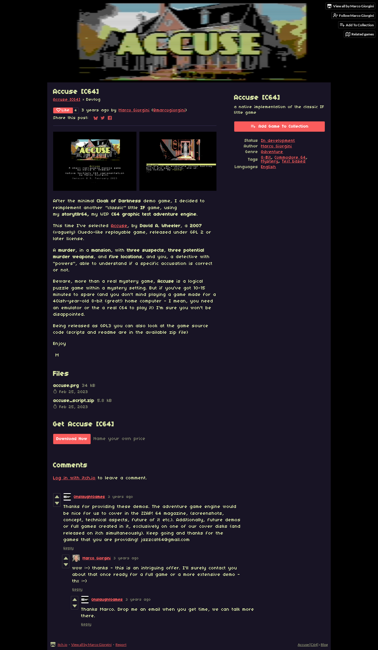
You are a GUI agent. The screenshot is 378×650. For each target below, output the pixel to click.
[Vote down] (56, 503)
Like (66, 110)
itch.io (62, 644)
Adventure (272, 152)
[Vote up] (56, 496)
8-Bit (266, 157)
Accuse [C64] (66, 100)
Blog (324, 644)
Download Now (71, 439)
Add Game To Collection (284, 126)
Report (120, 644)
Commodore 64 (290, 157)
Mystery (269, 161)
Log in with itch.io (74, 478)
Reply (68, 548)
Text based (294, 161)
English (268, 167)
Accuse (119, 226)
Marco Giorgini (134, 110)
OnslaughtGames (89, 497)
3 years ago (120, 497)
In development (278, 141)
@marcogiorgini (169, 110)
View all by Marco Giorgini (91, 644)
